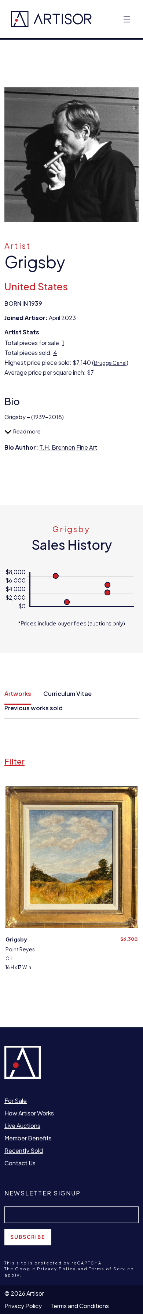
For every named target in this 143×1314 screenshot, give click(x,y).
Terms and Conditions (79, 1306)
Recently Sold (23, 1150)
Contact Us (20, 1163)
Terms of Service (111, 1268)
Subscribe (27, 1237)
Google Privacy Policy (45, 1268)
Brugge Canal (110, 362)
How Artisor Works (29, 1113)
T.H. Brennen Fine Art (68, 447)
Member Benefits (28, 1138)
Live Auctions (22, 1125)
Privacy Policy (23, 1306)
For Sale (15, 1100)
